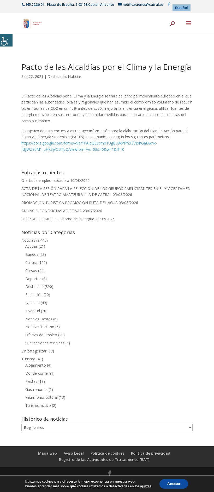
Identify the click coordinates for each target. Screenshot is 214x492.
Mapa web (47, 453)
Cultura (31, 262)
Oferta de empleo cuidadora (45, 180)
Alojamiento (35, 365)
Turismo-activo (38, 405)
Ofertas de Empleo (41, 334)
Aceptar (173, 483)
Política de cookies (107, 453)
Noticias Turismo (39, 326)
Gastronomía (36, 389)
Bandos (31, 254)
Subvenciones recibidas (44, 342)
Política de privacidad (150, 453)
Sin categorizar (33, 351)
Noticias (75, 76)
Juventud (32, 310)
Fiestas (31, 381)
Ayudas (31, 246)
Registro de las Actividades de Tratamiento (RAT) (104, 459)
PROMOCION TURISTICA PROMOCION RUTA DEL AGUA (69, 202)
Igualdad (32, 302)
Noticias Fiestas (38, 318)
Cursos (31, 270)
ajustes (145, 486)
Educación (34, 294)
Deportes (33, 278)
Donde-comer (37, 373)
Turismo (28, 358)
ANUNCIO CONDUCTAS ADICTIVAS (51, 210)
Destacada (56, 76)
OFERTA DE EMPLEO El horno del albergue (57, 218)
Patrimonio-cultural (41, 397)
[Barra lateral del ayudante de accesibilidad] (6, 40)
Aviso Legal (74, 453)
